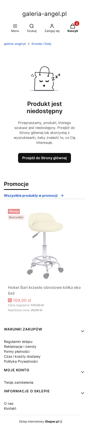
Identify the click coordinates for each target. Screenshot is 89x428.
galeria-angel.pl (44, 13)
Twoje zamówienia (18, 382)
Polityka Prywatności (21, 361)
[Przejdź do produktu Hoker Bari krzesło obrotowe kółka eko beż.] (44, 245)
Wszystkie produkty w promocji (31, 195)
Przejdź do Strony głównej (44, 158)
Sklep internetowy (39, 421)
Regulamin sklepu (18, 341)
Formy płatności (16, 351)
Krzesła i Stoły (41, 44)
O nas (8, 403)
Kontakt (10, 408)
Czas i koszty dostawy (22, 356)
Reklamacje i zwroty (20, 346)
